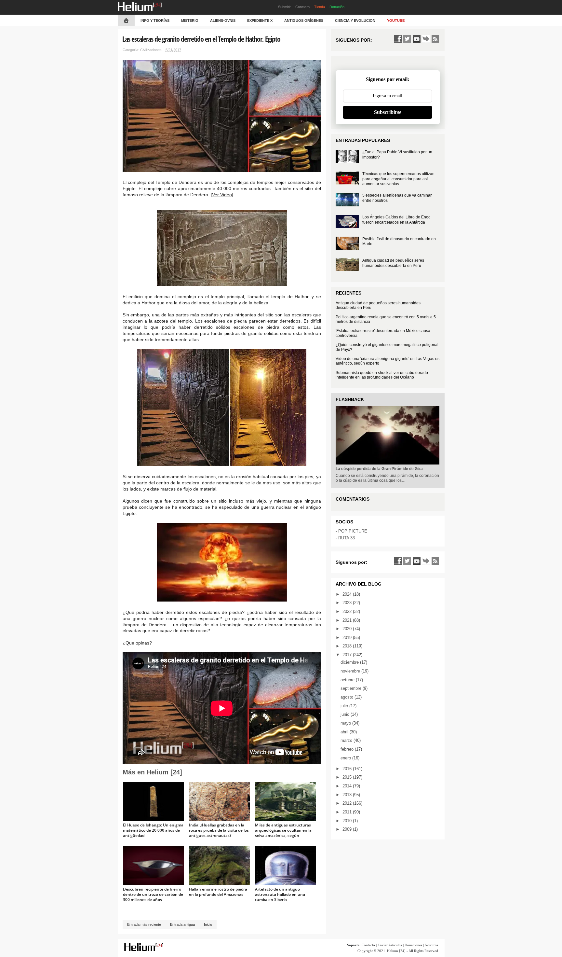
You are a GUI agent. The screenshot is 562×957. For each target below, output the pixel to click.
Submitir (284, 7)
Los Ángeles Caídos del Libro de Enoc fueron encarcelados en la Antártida (396, 220)
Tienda (319, 7)
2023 (347, 602)
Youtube (396, 20)
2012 (347, 803)
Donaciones (413, 945)
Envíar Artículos (390, 945)
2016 (347, 768)
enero (346, 758)
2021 (347, 620)
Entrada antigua (182, 924)
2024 (347, 594)
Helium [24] (396, 951)
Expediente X (260, 20)
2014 (347, 786)
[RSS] (435, 39)
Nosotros (431, 945)
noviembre (351, 671)
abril (345, 731)
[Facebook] (398, 39)
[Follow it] (426, 39)
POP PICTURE (352, 531)
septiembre (352, 688)
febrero (348, 749)
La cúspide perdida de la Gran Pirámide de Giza (379, 468)
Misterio (189, 20)
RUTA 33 (346, 537)
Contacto (302, 7)
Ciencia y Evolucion (355, 20)
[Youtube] (417, 39)
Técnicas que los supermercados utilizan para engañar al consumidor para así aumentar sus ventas (398, 179)
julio (345, 705)
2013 (347, 794)
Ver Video (222, 194)
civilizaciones (151, 50)
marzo (347, 740)
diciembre (350, 662)
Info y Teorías (154, 20)
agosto (348, 697)
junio (346, 714)
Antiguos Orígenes (303, 20)
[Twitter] (407, 39)
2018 (347, 646)
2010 (347, 820)
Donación (336, 7)
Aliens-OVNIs (222, 20)
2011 (347, 812)
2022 (347, 611)
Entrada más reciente (144, 924)
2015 (347, 777)
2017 (347, 654)
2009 (347, 829)
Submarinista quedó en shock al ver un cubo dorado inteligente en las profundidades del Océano (382, 375)
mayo (346, 723)
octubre (348, 679)
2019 (347, 637)
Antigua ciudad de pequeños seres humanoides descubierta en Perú (393, 263)
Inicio (208, 924)
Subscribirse (387, 112)
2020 (347, 628)
